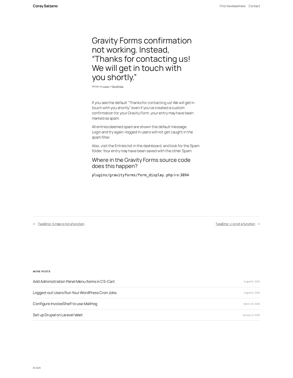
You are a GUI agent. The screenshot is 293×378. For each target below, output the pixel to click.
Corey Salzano (45, 5)
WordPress (117, 86)
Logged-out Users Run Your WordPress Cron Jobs (75, 293)
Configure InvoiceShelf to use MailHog (65, 304)
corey (106, 86)
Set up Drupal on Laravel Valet (58, 315)
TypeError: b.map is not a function (61, 224)
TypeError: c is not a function (235, 224)
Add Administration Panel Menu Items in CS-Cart (74, 281)
